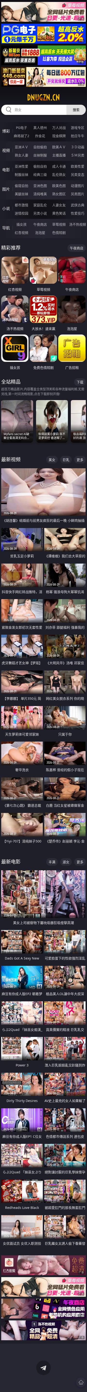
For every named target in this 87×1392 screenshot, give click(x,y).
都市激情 (21, 205)
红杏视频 (21, 232)
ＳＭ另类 (77, 155)
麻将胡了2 (21, 136)
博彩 (6, 131)
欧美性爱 (77, 166)
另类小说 (40, 213)
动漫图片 (77, 185)
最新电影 (11, 861)
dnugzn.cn (43, 97)
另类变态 (77, 174)
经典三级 (40, 174)
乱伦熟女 (59, 174)
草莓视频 (59, 224)
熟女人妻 (21, 155)
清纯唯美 (40, 194)
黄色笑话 (59, 213)
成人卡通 (59, 166)
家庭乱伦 (40, 205)
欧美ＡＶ (59, 147)
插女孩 (21, 224)
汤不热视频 (77, 224)
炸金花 (40, 136)
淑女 (66, 862)
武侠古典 (77, 205)
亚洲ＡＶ (21, 147)
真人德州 (40, 127)
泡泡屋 (40, 232)
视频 (6, 150)
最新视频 (11, 459)
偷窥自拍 (21, 185)
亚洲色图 (40, 185)
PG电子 (21, 127)
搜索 (76, 109)
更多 (80, 459)
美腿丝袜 (21, 194)
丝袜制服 (40, 155)
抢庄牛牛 (77, 136)
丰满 (52, 862)
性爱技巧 (77, 213)
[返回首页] (81, 1382)
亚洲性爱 (21, 166)
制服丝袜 (21, 174)
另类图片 (77, 194)
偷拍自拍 (40, 166)
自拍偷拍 (40, 147)
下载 (80, 382)
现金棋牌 (59, 136)
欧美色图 (59, 185)
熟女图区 (59, 194)
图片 (6, 189)
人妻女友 (59, 205)
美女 (52, 459)
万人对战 (59, 127)
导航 (6, 228)
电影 (6, 169)
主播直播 (59, 155)
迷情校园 (21, 213)
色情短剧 (59, 232)
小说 (6, 208)
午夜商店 (40, 224)
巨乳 (66, 459)
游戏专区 (77, 127)
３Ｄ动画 (77, 147)
